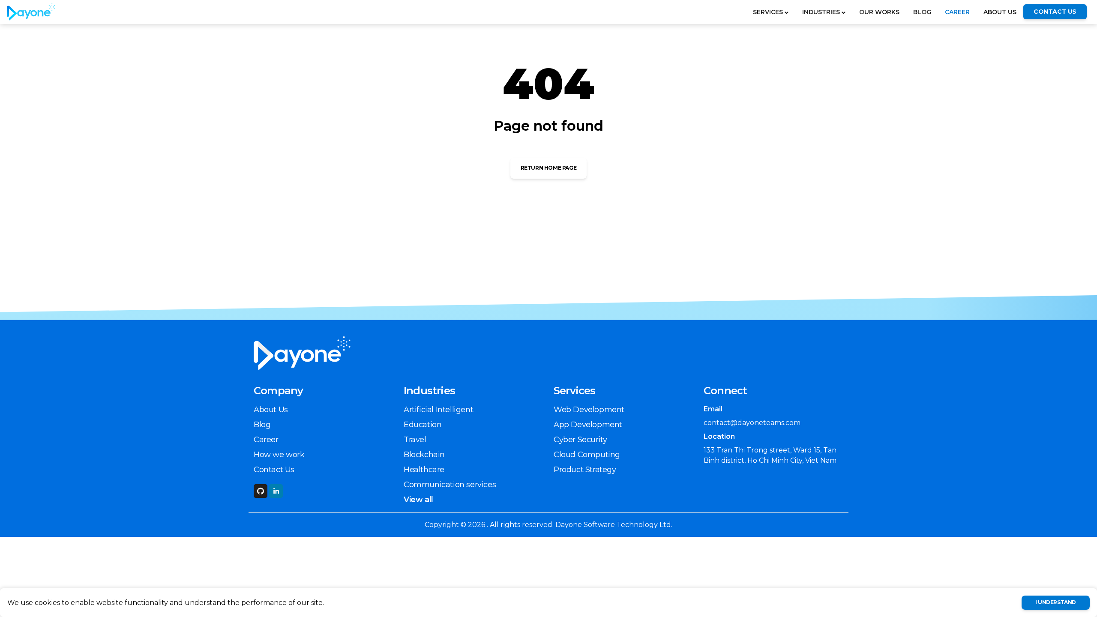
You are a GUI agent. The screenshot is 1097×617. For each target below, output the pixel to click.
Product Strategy (585, 469)
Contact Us (274, 469)
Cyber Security (580, 439)
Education (422, 424)
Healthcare (424, 469)
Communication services (450, 484)
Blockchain (424, 454)
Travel (415, 439)
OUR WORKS (879, 12)
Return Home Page (549, 168)
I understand (1055, 602)
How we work (279, 454)
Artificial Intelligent (438, 409)
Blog (922, 12)
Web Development (589, 409)
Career (957, 12)
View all (418, 499)
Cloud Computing (587, 454)
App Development (588, 424)
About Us (999, 12)
